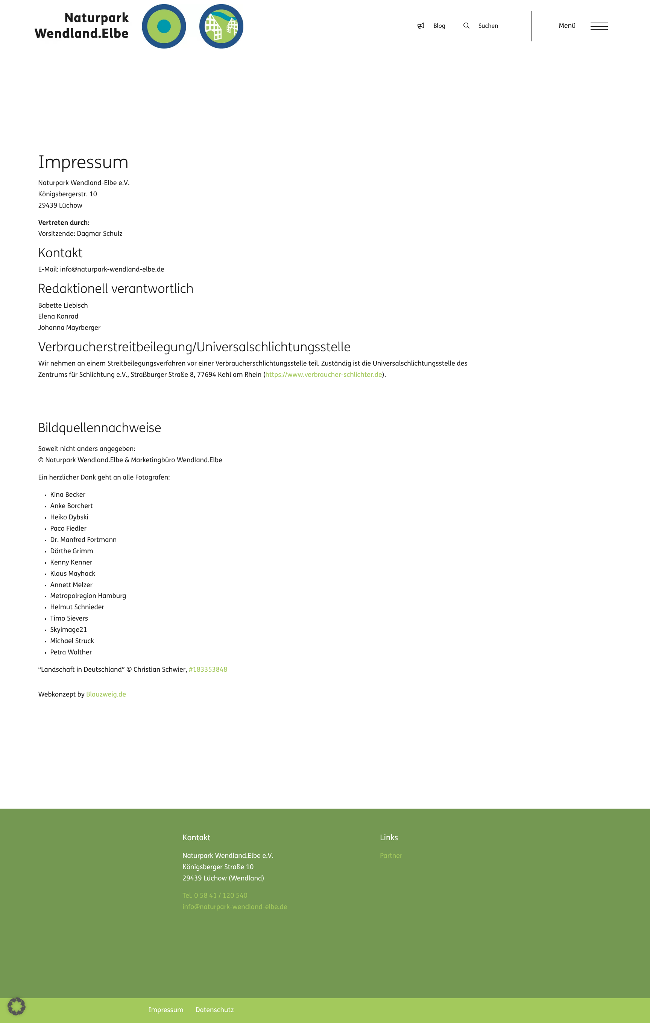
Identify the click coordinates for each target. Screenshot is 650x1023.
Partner (391, 856)
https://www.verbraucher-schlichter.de (324, 375)
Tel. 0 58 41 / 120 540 (214, 896)
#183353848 (208, 670)
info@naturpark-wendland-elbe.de (234, 907)
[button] (16, 1006)
